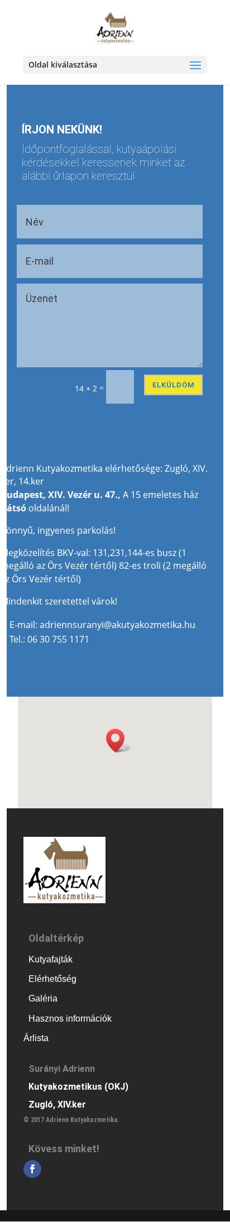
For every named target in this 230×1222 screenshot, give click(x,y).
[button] (119, 740)
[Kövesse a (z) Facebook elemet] (32, 1169)
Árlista (36, 1038)
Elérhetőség (52, 979)
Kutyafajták (50, 959)
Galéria (43, 998)
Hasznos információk (70, 1018)
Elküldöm (173, 385)
